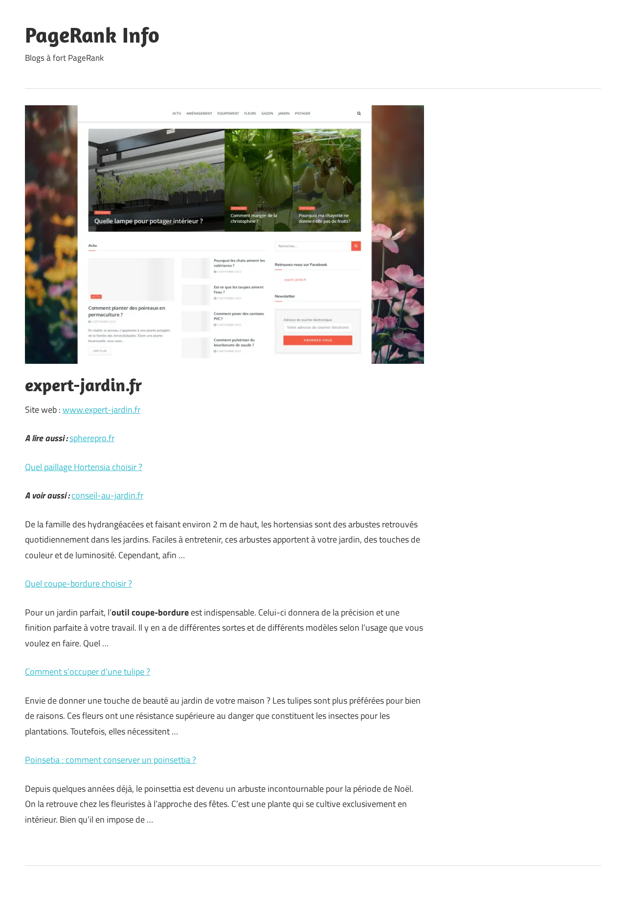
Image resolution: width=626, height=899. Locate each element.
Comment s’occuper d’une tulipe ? (87, 671)
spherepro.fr (91, 438)
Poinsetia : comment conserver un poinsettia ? (110, 759)
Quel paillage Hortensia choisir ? (83, 466)
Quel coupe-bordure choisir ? (78, 583)
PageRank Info (92, 35)
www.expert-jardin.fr (101, 409)
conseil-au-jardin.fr (107, 495)
